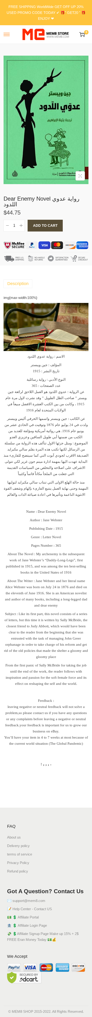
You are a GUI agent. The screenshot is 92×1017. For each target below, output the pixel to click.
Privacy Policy (18, 863)
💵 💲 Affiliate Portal (23, 917)
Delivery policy (18, 846)
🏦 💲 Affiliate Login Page (27, 925)
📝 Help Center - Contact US (29, 909)
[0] (82, 34)
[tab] (46, 283)
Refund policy (17, 871)
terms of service (19, 854)
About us (14, 837)
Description (18, 283)
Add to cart (45, 225)
